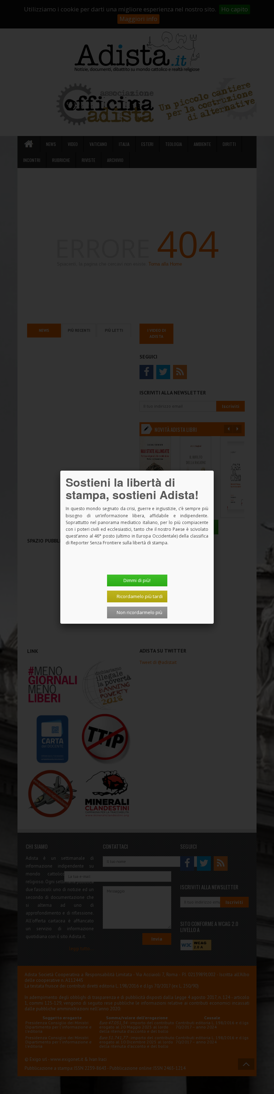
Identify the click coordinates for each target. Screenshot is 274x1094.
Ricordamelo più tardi (140, 596)
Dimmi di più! (137, 580)
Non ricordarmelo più (139, 612)
